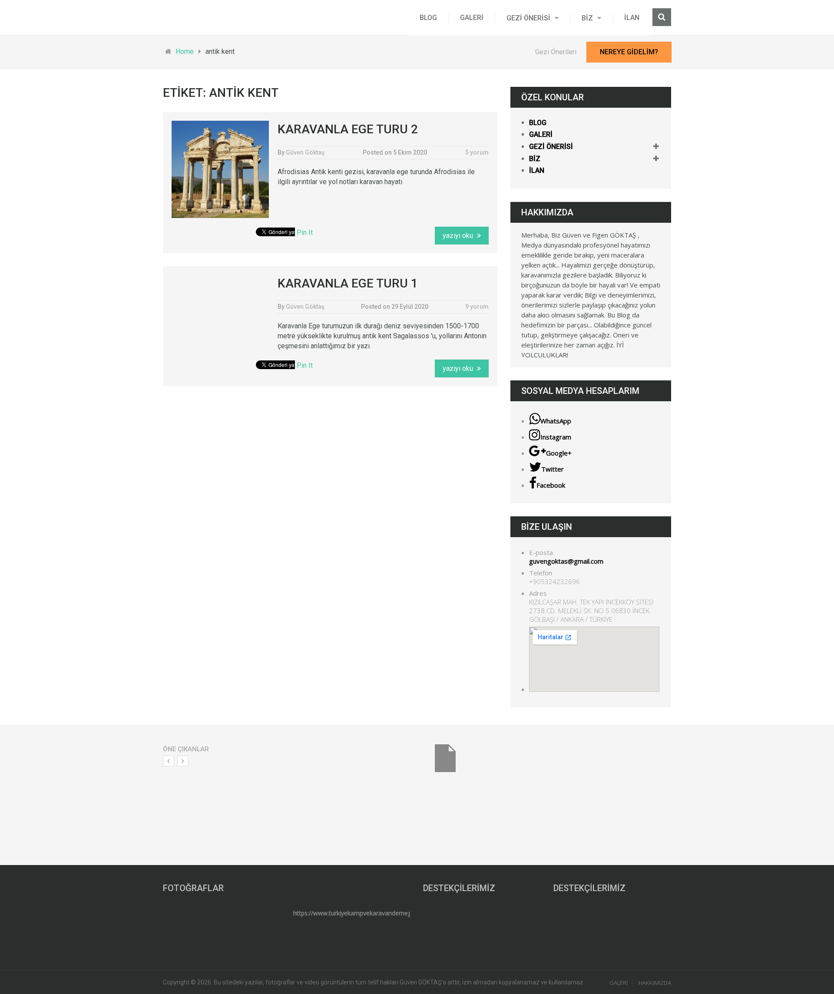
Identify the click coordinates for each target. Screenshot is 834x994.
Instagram (555, 437)
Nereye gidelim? (629, 52)
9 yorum (477, 306)
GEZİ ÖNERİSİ (528, 18)
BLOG (428, 17)
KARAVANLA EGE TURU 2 (348, 129)
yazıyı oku (459, 235)
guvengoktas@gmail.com (566, 561)
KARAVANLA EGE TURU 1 (348, 283)
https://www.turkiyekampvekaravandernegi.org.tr (361, 913)
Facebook (550, 485)
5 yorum (477, 152)
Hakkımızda (655, 983)
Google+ (559, 453)
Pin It (305, 232)
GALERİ (471, 17)
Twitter (552, 469)
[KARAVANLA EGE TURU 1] (220, 311)
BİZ (587, 18)
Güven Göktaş (305, 152)
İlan (631, 17)
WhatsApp (555, 420)
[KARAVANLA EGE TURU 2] (220, 169)
